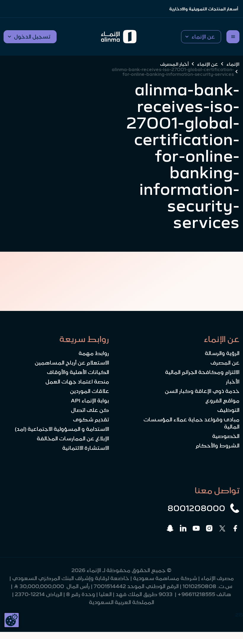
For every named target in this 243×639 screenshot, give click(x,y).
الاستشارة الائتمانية (85, 448)
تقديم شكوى (91, 419)
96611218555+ (196, 594)
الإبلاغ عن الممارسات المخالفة (73, 438)
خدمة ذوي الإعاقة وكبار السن (202, 391)
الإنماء (232, 64)
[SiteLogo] (119, 37)
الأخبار (232, 381)
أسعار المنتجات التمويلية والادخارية (203, 9)
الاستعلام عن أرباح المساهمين (72, 362)
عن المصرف (224, 362)
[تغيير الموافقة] (11, 620)
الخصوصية (225, 436)
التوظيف (228, 410)
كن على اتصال (90, 410)
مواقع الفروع (222, 400)
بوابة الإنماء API (90, 400)
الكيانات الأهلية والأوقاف (78, 372)
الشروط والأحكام (217, 445)
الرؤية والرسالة (222, 353)
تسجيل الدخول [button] (32, 36)
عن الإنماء (207, 64)
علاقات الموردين (89, 391)
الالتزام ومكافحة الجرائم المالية (202, 372)
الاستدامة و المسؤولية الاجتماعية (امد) (62, 429)
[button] (201, 36)
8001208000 (196, 508)
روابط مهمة (94, 353)
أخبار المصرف (174, 64)
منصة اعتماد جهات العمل (77, 381)
